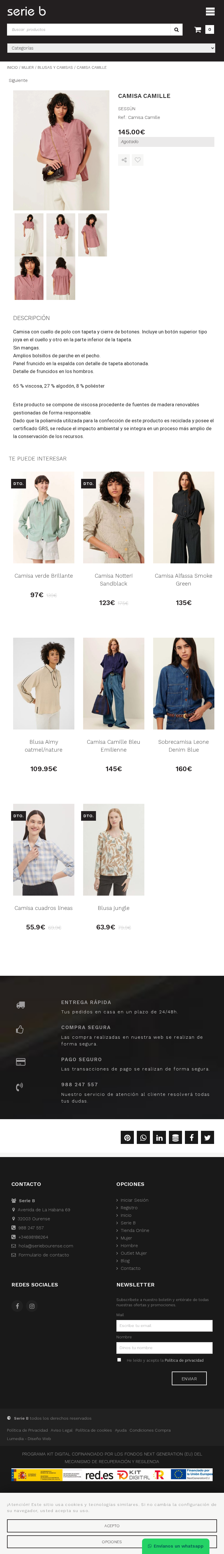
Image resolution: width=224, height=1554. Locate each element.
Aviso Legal (62, 1430)
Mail (120, 1314)
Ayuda (121, 1430)
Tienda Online (135, 1230)
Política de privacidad (184, 1360)
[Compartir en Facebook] (191, 1139)
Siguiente (18, 80)
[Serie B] (26, 11)
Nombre (124, 1337)
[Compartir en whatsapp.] (143, 1139)
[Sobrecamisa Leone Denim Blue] (183, 683)
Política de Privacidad (27, 1430)
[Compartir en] (124, 160)
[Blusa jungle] (113, 850)
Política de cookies (94, 1430)
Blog (125, 1260)
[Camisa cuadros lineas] (43, 850)
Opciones (112, 1541)
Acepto (112, 1525)
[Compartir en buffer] (175, 1139)
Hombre (129, 1245)
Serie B (128, 1223)
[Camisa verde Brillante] (43, 517)
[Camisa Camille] (61, 150)
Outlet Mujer (134, 1253)
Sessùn (126, 108)
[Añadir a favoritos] (138, 160)
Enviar (189, 1378)
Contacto (131, 1268)
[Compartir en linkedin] (159, 1139)
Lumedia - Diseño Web (29, 1438)
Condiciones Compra (150, 1430)
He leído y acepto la (165, 1360)
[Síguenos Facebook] (18, 1306)
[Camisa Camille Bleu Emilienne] (113, 683)
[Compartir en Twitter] (207, 1139)
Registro (129, 1207)
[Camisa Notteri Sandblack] (113, 517)
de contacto (44, 1255)
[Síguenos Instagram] (33, 1306)
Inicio (126, 1215)
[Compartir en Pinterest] (127, 1139)
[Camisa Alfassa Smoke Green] (183, 517)
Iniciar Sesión (134, 1200)
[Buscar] (176, 30)
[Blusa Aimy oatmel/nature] (43, 683)
